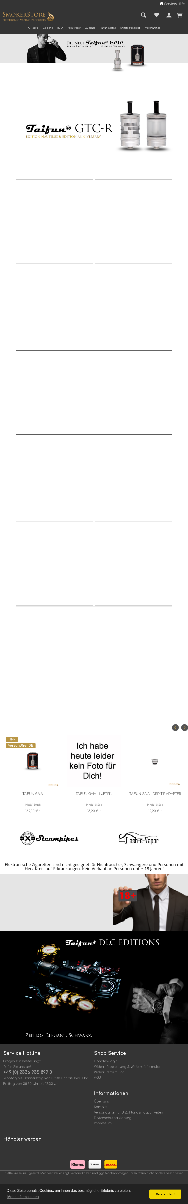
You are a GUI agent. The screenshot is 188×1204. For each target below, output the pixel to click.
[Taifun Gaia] (33, 761)
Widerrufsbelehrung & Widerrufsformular (127, 1067)
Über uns (101, 1101)
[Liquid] (55, 563)
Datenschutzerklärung (112, 1118)
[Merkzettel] (156, 15)
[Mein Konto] (168, 15)
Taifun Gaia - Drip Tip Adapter (155, 794)
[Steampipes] (49, 838)
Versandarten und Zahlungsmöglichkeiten (128, 1112)
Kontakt (100, 1107)
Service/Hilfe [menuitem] (174, 4)
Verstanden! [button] (165, 1194)
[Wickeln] (55, 478)
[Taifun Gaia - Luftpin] (94, 761)
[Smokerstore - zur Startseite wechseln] (28, 17)
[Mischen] (133, 563)
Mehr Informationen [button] (23, 1197)
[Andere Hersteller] (94, 392)
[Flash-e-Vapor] (138, 838)
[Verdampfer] (55, 221)
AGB (97, 1077)
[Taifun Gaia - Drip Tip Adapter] (155, 761)
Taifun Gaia (32, 794)
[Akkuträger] (55, 307)
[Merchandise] (133, 478)
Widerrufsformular (109, 1072)
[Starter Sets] (94, 649)
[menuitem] (33, 28)
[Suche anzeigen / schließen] (143, 15)
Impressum (103, 1123)
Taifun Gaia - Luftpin (94, 794)
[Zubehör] (133, 221)
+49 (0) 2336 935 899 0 (27, 1072)
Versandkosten (80, 1173)
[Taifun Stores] (133, 307)
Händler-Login (106, 1061)
